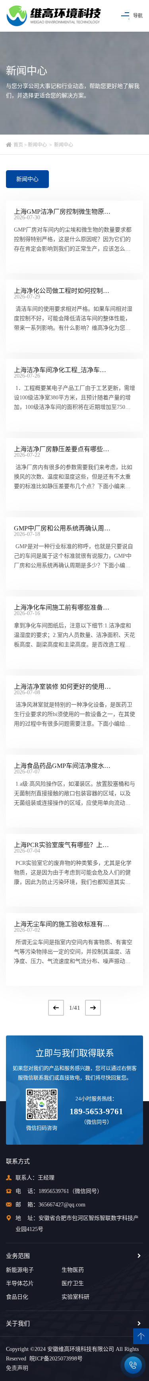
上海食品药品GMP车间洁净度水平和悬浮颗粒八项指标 (62, 766)
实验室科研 (75, 1297)
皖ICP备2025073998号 (54, 1359)
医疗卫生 (73, 1283)
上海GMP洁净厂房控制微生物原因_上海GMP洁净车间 (62, 212)
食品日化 (17, 1297)
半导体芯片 (20, 1283)
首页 (18, 145)
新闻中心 (37, 145)
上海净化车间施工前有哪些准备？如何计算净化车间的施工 (62, 607)
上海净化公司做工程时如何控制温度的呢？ (62, 291)
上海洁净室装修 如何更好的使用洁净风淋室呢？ (62, 687)
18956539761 (54, 1191)
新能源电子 (20, 1270)
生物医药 (73, 1270)
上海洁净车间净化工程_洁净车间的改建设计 (62, 370)
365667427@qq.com (62, 1205)
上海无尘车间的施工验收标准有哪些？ (62, 924)
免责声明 (17, 1368)
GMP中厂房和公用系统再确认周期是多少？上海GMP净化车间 (62, 528)
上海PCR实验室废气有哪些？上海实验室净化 (62, 845)
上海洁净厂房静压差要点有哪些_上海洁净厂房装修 (62, 449)
